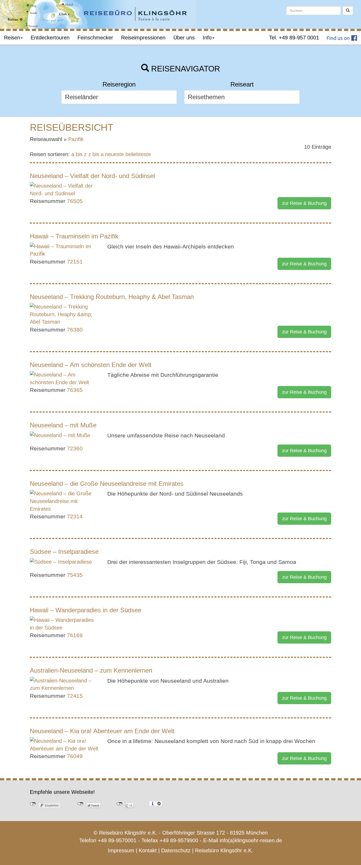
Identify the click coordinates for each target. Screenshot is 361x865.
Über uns (184, 37)
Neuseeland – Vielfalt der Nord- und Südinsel (92, 175)
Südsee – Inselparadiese (64, 551)
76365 (75, 390)
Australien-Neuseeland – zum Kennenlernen (91, 670)
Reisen (12, 37)
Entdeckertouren (50, 37)
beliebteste (138, 154)
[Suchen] (348, 10)
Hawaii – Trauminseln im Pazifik (74, 236)
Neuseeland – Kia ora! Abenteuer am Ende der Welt (102, 731)
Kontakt (148, 850)
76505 (75, 201)
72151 (75, 262)
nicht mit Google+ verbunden (120, 803)
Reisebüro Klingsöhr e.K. (224, 850)
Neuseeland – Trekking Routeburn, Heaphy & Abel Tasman (112, 296)
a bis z (79, 154)
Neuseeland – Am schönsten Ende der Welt (90, 364)
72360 (75, 448)
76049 (75, 756)
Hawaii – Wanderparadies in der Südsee (85, 610)
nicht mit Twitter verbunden (80, 803)
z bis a (96, 154)
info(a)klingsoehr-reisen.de (251, 840)
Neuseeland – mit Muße (63, 425)
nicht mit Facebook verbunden (33, 803)
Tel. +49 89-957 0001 (294, 37)
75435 (75, 575)
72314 (75, 516)
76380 (75, 330)
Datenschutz (176, 850)
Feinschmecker (95, 37)
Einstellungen (159, 803)
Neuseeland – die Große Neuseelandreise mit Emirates (106, 483)
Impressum (121, 850)
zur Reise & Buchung (304, 203)
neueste (114, 154)
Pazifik (76, 139)
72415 (75, 696)
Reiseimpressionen (143, 37)
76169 (75, 635)
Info (207, 37)
